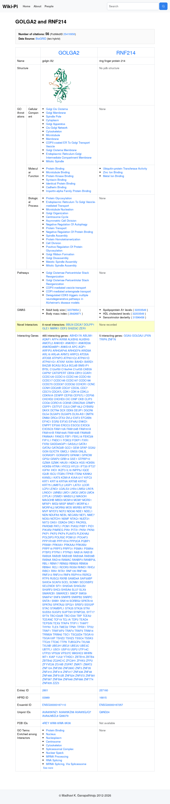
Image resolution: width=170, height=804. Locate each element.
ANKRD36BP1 (51, 347)
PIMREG (57, 530)
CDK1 (66, 391)
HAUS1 (64, 462)
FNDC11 (57, 440)
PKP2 (53, 533)
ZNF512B (58, 675)
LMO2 (74, 492)
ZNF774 (88, 679)
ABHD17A (76, 335)
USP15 (65, 649)
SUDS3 (46, 612)
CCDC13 (60, 377)
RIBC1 (46, 571)
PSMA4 (88, 548)
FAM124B (72, 429)
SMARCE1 (62, 593)
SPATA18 (87, 601)
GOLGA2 (68, 52)
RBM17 (54, 563)
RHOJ (91, 567)
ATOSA (84, 354)
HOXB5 (90, 462)
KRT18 (54, 481)
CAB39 (87, 369)
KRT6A (63, 481)
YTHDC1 (68, 657)
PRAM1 (47, 545)
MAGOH (81, 496)
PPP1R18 (63, 541)
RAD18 (56, 560)
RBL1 (45, 563)
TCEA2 (87, 616)
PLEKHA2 (83, 533)
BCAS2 (56, 365)
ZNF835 (47, 683)
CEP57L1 (79, 395)
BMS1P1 (83, 365)
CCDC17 (47, 380)
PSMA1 (78, 548)
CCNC (91, 384)
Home (26, 6)
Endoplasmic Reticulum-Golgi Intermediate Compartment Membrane (68, 155)
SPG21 (69, 604)
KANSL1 (47, 477)
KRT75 (46, 485)
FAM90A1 (48, 436)
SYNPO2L (79, 612)
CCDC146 (72, 377)
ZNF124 (47, 668)
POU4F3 (82, 537)
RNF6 (66, 575)
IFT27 (91, 466)
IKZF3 (62, 470)
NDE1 (79, 511)
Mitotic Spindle (55, 161)
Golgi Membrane (56, 113)
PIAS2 (75, 526)
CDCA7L (57, 391)
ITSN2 (78, 474)
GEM (76, 448)
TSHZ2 (60, 638)
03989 (46, 697)
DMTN (89, 414)
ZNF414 (57, 672)
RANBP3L (90, 560)
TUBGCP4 (74, 642)
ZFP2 (89, 660)
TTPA (63, 642)
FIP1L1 (46, 440)
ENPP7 (46, 425)
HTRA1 (56, 466)
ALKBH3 (84, 339)
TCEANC (47, 619)
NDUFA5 (54, 515)
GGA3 (127, 335)
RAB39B (89, 556)
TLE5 (55, 627)
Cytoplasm (52, 120)
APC (75, 347)
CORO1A (56, 403)
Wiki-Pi (10, 6)
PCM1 (66, 526)
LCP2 (45, 489)
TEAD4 (83, 619)
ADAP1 (46, 339)
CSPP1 (46, 406)
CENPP (58, 395)
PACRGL (81, 522)
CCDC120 (48, 377)
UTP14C (83, 649)
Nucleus (51, 734)
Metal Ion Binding (113, 176)
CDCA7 (78, 324)
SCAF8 (56, 582)
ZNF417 (68, 672)
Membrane (52, 139)
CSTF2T (57, 406)
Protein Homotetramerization (63, 239)
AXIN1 (70, 362)
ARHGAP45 (60, 350)
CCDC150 (85, 377)
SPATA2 (47, 604)
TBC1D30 (70, 616)
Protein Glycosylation (59, 198)
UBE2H (56, 646)
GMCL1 (64, 451)
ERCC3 (65, 425)
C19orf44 (66, 369)
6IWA (60, 723)
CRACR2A (78, 403)
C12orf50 (55, 369)
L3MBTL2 (57, 485)
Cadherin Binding (56, 187)
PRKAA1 (57, 545)
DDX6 (69, 410)
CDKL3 (84, 391)
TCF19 (58, 619)
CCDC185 (59, 380)
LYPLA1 (47, 496)
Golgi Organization (57, 213)
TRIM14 (88, 631)
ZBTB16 (80, 657)
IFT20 (83, 466)
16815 (103, 697)
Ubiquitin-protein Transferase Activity (125, 168)
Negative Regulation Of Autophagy (66, 224)
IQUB (45, 474)
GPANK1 (75, 455)
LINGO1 (47, 492)
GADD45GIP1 (58, 444)
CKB (81, 399)
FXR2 (45, 444)
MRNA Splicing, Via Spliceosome (66, 764)
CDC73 (46, 391)
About (37, 6)
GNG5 (74, 451)
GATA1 (83, 444)
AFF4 (55, 339)
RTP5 (45, 578)
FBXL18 (77, 436)
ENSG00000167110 (54, 705)
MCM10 (68, 500)
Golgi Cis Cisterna (57, 109)
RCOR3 (64, 567)
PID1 (91, 526)
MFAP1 (46, 504)
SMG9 (82, 593)
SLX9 (82, 589)
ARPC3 (74, 354)
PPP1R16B (49, 541)
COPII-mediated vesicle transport (66, 288)
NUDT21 (85, 519)
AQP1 (82, 347)
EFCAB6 (86, 418)
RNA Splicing (54, 760)
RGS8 (73, 567)
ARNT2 (65, 354)
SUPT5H (67, 612)
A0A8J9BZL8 (50, 716)
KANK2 (87, 474)
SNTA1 (46, 601)
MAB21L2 (69, 496)
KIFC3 (88, 477)
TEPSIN (47, 623)
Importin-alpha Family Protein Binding (68, 191)
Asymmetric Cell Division (61, 220)
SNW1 (55, 601)
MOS (69, 507)
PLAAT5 (71, 533)
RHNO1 (82, 567)
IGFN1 (46, 470)
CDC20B (56, 388)
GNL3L (82, 451)
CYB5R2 (88, 406)
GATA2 (46, 448)
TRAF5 (78, 631)
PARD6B (47, 526)
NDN (45, 515)
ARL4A (55, 354)
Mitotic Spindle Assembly (61, 265)
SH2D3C (73, 328)
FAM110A (60, 429)
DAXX (46, 410)
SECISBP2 (86, 582)
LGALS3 (64, 489)
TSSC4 (79, 638)
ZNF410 (47, 672)
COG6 (46, 403)
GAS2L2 (73, 444)
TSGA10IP (48, 638)
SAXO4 (46, 582)
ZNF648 (68, 679)
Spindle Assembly (57, 235)
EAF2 (76, 418)
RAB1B (88, 552)
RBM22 (64, 563)
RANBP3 (77, 560)
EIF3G (64, 421)
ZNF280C (68, 668)
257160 (103, 690)
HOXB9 (46, 466)
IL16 (69, 470)
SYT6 (45, 616)
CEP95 (90, 395)
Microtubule (53, 135)
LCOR (85, 485)
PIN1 (67, 530)
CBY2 (78, 373)
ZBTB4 (90, 657)
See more (48, 767)
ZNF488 (47, 675)
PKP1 (45, 533)
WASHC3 (77, 653)
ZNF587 (47, 679)
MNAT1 (71, 504)
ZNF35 (87, 668)
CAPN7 (46, 373)
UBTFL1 (47, 649)
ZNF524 (69, 675)
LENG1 (54, 489)
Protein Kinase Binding (59, 176)
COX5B (67, 403)
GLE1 (45, 328)
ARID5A (86, 350)
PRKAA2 (69, 545)
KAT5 (56, 477)
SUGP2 (56, 612)
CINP (74, 399)
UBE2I (65, 646)
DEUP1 (78, 410)
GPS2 (46, 459)
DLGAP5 (66, 414)
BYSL (45, 369)
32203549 (140, 310)
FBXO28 (88, 436)
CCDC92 (70, 384)
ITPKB (70, 474)
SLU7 (75, 589)
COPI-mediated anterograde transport (68, 291)
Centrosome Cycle (57, 217)
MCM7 (77, 500)
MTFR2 (87, 507)
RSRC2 (86, 575)
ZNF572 (80, 675)
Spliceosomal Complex (60, 749)
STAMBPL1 (57, 608)
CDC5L (75, 388)
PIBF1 (83, 526)
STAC (45, 608)
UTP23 (46, 653)
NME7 (91, 515)
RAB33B (67, 556)
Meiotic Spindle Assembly (61, 262)
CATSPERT (59, 373)
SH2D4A (67, 586)
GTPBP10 (84, 459)
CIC (68, 399)
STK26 (78, 608)
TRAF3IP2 (58, 631)
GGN (45, 451)
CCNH (46, 388)
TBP (79, 616)
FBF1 (68, 436)
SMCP (74, 593)
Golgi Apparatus (55, 124)
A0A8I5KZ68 (66, 712)
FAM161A (85, 429)
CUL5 (66, 406)
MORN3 (60, 507)
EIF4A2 (73, 421)
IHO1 (54, 470)
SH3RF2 (47, 589)
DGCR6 (88, 410)
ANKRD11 (71, 343)
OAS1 (53, 522)
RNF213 (47, 575)
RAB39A (78, 556)
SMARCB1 (48, 593)
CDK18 (75, 391)
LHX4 (73, 489)
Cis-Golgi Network (57, 128)
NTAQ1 (74, 519)
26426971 (75, 313)
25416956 (69, 34)
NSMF (65, 519)
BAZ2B (46, 365)
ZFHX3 (81, 660)
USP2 (74, 649)
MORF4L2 (48, 507)
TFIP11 (74, 623)
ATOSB (46, 358)
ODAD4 (62, 522)
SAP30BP (86, 578)
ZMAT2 (87, 664)
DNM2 (46, 418)
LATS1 (77, 485)
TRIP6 (103, 339)
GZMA (46, 462)
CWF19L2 (76, 406)
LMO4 (90, 492)
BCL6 (65, 365)
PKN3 (90, 530)
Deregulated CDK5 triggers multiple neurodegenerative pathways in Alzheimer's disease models (67, 298)
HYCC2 (66, 466)
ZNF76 (112, 339)
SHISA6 (66, 589)
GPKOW (87, 455)
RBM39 (83, 563)
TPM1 (72, 627)
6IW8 (53, 723)
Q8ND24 (104, 712)
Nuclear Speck (55, 753)
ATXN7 (61, 362)
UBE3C (84, 646)
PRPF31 (68, 548)
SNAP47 (47, 597)
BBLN (69, 324)
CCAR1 (87, 373)
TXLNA (85, 642)
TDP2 (75, 619)
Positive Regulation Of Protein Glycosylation (64, 248)
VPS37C (66, 653)
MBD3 (59, 500)
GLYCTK (54, 451)
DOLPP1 (89, 324)
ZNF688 (78, 679)
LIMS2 (81, 489)
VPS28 (55, 653)
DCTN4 (54, 410)
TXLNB (46, 646)
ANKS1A (66, 347)
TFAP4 (65, 623)
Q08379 (63, 716)
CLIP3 (88, 399)
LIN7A (90, 489)
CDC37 (66, 388)
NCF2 (62, 511)
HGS (82, 462)
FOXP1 (76, 440)
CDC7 (83, 388)
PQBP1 (85, 541)
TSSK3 (88, 638)
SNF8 (56, 597)
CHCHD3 (59, 399)
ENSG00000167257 (111, 705)
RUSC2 (54, 578)
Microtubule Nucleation (59, 209)
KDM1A (65, 477)
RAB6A (46, 560)
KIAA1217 (77, 477)
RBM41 (46, 567)
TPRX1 (81, 627)
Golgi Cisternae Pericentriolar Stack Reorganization (67, 274)
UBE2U (74, 646)
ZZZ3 (56, 683)
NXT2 (45, 522)
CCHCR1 (81, 384)
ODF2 (63, 328)
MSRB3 (77, 507)
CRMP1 (90, 403)
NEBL (63, 515)
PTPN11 (57, 552)
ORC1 (71, 522)
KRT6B (73, 481)
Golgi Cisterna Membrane (61, 150)
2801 (45, 690)
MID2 (55, 504)
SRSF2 (79, 604)
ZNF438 (78, 672)
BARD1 (88, 362)
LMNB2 (57, 492)
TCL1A (67, 619)
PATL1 (58, 526)
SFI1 (59, 586)
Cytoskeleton (54, 131)
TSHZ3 (70, 638)
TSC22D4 (76, 634)
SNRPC (87, 597)
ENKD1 (83, 421)
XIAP (52, 657)
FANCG (59, 436)
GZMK (55, 462)
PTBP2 (46, 552)
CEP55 (68, 395)
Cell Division (53, 243)
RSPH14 (76, 575)
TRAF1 (46, 631)
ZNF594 (57, 679)
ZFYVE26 (48, 664)
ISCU (53, 474)
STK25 (69, 608)
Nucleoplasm (54, 738)
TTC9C (55, 642)
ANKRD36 (84, 343)
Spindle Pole (53, 116)
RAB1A (78, 552)
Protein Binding (55, 168)
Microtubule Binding (58, 172)
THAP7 (84, 623)
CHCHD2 (47, 399)
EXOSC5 (47, 429)
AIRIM (63, 339)
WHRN (88, 653)
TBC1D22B (56, 616)
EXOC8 (85, 425)
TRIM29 (47, 634)
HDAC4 (73, 462)
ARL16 (46, 354)
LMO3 (82, 492)
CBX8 (70, 373)
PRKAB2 (81, 545)
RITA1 (61, 571)
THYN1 (46, 627)
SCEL (65, 582)
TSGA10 (88, 634)
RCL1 (55, 567)
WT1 (45, 657)
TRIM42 (57, 634)
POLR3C (60, 537)
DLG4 (45, 414)
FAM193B (73, 433)
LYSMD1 (58, 496)
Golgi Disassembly (57, 258)
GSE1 (73, 459)
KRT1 (45, 481)
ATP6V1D (83, 358)
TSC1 (66, 634)
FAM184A (61, 433)
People (49, 6)
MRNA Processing (57, 756)
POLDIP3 (48, 537)
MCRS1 (87, 500)
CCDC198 (85, 380)
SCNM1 (74, 582)
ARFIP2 (47, 350)
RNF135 (71, 571)
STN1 (86, 608)
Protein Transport (56, 228)
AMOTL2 (47, 343)
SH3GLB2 (80, 586)
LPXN (147, 335)
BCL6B (73, 365)
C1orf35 (77, 369)
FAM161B (48, 433)
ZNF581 (90, 675)
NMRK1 (54, 328)
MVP (45, 511)
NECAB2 (73, 515)
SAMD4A (73, 578)
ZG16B (59, 664)
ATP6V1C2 (70, 358)
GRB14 (64, 459)
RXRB (63, 578)
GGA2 (91, 448)
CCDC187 (72, 380)
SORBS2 (74, 601)
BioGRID (41, 38)
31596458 (138, 317)
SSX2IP (89, 604)
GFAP (83, 448)
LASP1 (68, 485)
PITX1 (75, 530)
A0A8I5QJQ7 (83, 712)
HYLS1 (75, 466)
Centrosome (53, 741)
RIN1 (54, 571)
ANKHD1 (59, 343)
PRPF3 (57, 548)
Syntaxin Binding (56, 180)
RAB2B (56, 556)
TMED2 (63, 627)
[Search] (163, 6)
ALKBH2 (73, 339)
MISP (62, 504)
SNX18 (64, 601)
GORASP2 (62, 455)
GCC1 (68, 448)
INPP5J (77, 470)
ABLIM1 (87, 335)
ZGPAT (68, 664)
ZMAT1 (78, 664)
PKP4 (61, 533)
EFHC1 (46, 421)
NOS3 (46, 519)
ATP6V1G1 (49, 362)
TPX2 (90, 627)
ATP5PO (57, 358)
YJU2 (59, 657)
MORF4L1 (83, 504)
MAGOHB (48, 500)
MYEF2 (53, 511)
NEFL (82, 515)
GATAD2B (58, 448)
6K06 (67, 723)
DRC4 (54, 418)
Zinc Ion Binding (113, 172)
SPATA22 (58, 604)
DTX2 (61, 418)
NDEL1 (88, 511)
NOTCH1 (55, 519)
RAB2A (46, 556)
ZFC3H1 (71, 660)
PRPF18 (47, 548)
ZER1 (82, 328)
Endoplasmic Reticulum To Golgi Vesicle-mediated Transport (71, 204)
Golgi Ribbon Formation (60, 254)
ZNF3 (78, 668)
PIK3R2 (47, 530)
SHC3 (56, 589)
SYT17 (90, 612)
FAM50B (85, 433)
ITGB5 (61, 474)
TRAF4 (69, 631)
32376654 (73, 310)
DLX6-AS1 (78, 414)
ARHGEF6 (74, 350)
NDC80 (71, 511)
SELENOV (48, 586)
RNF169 (81, 571)
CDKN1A (47, 395)
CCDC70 (47, 384)
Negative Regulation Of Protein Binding (69, 232)
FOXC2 (67, 440)
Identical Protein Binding (60, 183)
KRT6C (82, 481)
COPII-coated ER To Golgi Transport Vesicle (68, 144)
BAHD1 (79, 362)
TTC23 (46, 642)
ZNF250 (57, 668)
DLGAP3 (55, 414)
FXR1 (85, 440)
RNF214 (126, 52)
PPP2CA (74, 541)
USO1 (56, 649)
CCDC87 (58, 384)
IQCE (86, 470)
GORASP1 (48, 455)
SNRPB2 (76, 597)
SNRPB (65, 597)
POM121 (71, 537)
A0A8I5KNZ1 (50, 712)
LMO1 (66, 492)
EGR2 (55, 421)
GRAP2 (55, 459)
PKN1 (82, 530)
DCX (63, 410)
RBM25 (73, 563)
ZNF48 (88, 672)
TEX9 (56, 623)
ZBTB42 (47, 660)
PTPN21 (68, 552)
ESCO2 (75, 425)
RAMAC (66, 560)
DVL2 (69, 418)
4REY (45, 723)
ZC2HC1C (59, 660)
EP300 (56, 425)
